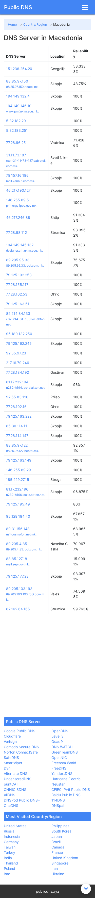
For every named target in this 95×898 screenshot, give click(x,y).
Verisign (10, 741)
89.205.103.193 (19, 588)
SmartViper (13, 763)
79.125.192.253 (19, 275)
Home (12, 24)
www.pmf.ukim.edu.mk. (22, 111)
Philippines (60, 826)
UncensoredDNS (17, 779)
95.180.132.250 (19, 334)
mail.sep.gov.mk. (18, 564)
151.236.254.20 (19, 69)
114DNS (58, 800)
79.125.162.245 (19, 343)
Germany (11, 842)
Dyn (7, 768)
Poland (9, 868)
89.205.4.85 (16, 544)
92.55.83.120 (17, 397)
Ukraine (57, 874)
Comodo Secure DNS (21, 747)
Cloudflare (12, 736)
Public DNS (18, 7)
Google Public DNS (19, 731)
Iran (54, 868)
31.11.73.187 (16, 155)
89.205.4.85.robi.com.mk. (24, 549)
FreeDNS (58, 768)
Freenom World (63, 763)
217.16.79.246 (17, 363)
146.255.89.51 (18, 200)
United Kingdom (64, 858)
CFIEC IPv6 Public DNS (70, 789)
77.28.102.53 (16, 294)
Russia (9, 831)
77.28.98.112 (16, 232)
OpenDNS (59, 731)
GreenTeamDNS (64, 752)
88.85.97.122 (17, 445)
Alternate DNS (15, 773)
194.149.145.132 (19, 245)
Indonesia (12, 836)
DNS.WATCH (61, 747)
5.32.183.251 (17, 130)
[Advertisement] (47, 665)
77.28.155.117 (17, 284)
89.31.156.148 (18, 529)
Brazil (56, 842)
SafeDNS (11, 757)
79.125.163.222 (18, 416)
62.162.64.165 (18, 609)
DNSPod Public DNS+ (22, 800)
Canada (57, 847)
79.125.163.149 (18, 460)
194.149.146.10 (18, 106)
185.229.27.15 (17, 479)
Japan (56, 836)
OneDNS (11, 805)
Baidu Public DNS (66, 795)
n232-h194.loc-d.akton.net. (25, 387)
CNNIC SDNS (15, 789)
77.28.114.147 (17, 435)
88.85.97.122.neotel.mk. (22, 451)
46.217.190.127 (18, 190)
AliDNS (9, 795)
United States (15, 826)
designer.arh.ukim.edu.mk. (24, 250)
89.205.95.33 (17, 260)
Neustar (58, 784)
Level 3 (57, 736)
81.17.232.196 (17, 489)
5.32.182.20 (16, 121)
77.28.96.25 (16, 142)
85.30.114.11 (16, 426)
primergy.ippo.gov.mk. (21, 205)
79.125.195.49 (18, 504)
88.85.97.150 (17, 81)
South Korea (61, 831)
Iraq (7, 874)
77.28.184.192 (17, 372)
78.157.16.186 (17, 175)
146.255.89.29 (18, 470)
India (8, 858)
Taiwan (9, 847)
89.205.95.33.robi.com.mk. (25, 265)
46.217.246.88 (18, 217)
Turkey (9, 852)
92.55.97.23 (16, 353)
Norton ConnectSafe (21, 752)
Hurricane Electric (66, 779)
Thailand (11, 863)
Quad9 (57, 741)
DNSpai (57, 805)
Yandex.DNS (61, 773)
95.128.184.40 (18, 516)
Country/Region (35, 24)
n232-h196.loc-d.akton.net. (25, 495)
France (57, 852)
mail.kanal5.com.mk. (20, 181)
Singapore (59, 863)
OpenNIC (59, 757)
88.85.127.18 (16, 559)
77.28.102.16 (16, 406)
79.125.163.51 (17, 304)
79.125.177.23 (17, 576)
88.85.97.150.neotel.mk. (22, 87)
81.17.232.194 (17, 382)
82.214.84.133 (18, 313)
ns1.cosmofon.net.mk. (21, 534)
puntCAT (11, 784)
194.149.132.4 (18, 96)
